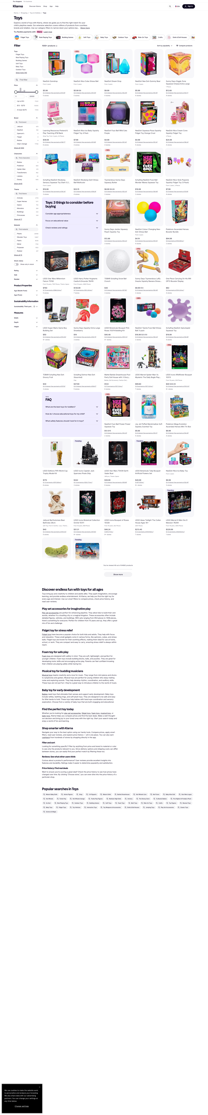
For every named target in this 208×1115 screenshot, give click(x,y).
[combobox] (164, 45)
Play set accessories (50, 613)
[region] (22, 1098)
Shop (45, 6)
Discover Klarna (35, 6)
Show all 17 (18, 219)
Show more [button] (118, 574)
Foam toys (46, 656)
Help (56, 6)
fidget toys (86, 713)
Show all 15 (18, 255)
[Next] (191, 37)
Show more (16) (21, 73)
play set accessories (72, 713)
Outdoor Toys (20, 70)
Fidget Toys (20, 54)
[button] (177, 6)
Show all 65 (18, 184)
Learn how (48, 32)
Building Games (21, 60)
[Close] (39, 1087)
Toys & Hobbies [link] (35, 13)
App (51, 6)
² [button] (175, 241)
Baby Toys (19, 67)
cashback (46, 737)
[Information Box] (56, 46)
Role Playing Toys (22, 57)
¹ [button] (54, 93)
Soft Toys (19, 63)
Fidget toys (46, 634)
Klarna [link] (16, 13)
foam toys (96, 713)
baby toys (46, 716)
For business (28, 1)
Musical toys (47, 675)
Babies (45, 694)
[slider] (15, 92)
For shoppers (17, 1)
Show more (85, 28)
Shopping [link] (24, 13)
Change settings (22, 1106)
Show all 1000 (19, 148)
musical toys (106, 713)
